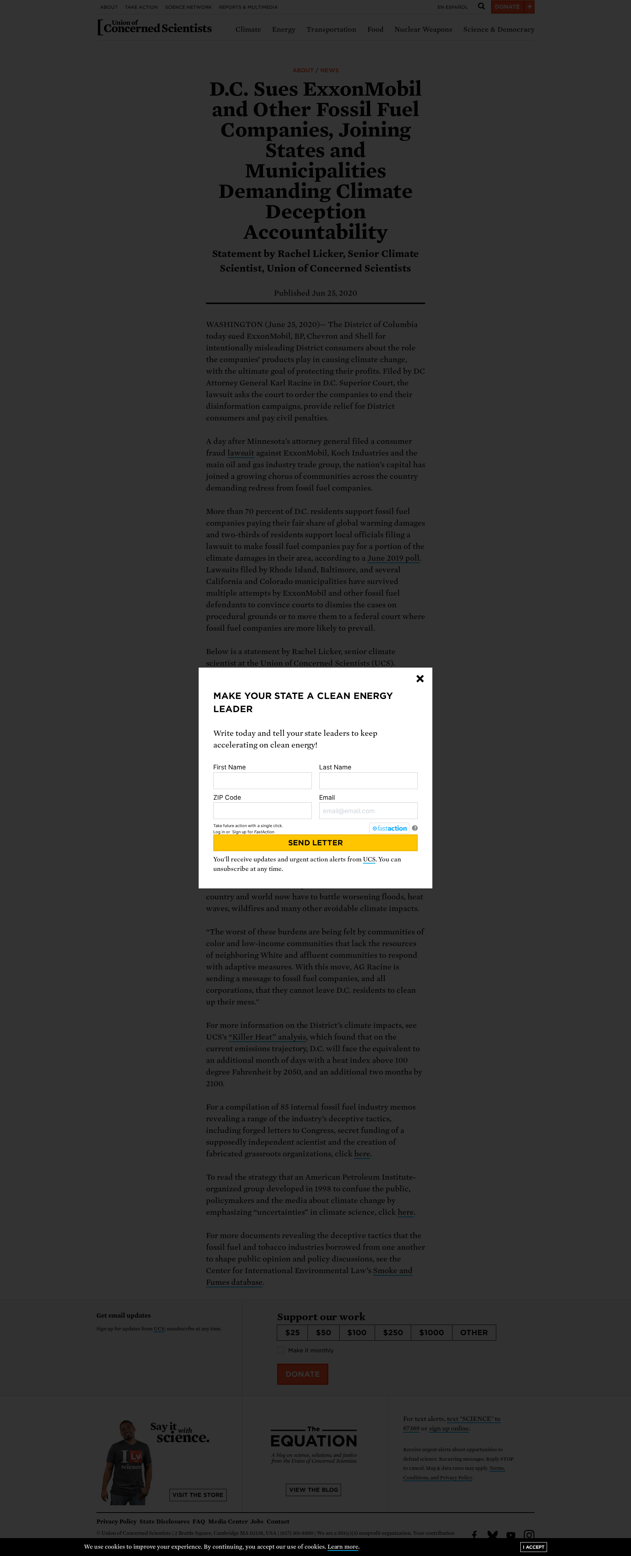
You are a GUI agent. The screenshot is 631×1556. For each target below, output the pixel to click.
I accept (533, 1547)
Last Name (335, 767)
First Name (229, 767)
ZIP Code (227, 797)
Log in (219, 831)
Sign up (239, 831)
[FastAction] (389, 828)
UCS (369, 859)
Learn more (343, 1547)
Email (327, 797)
